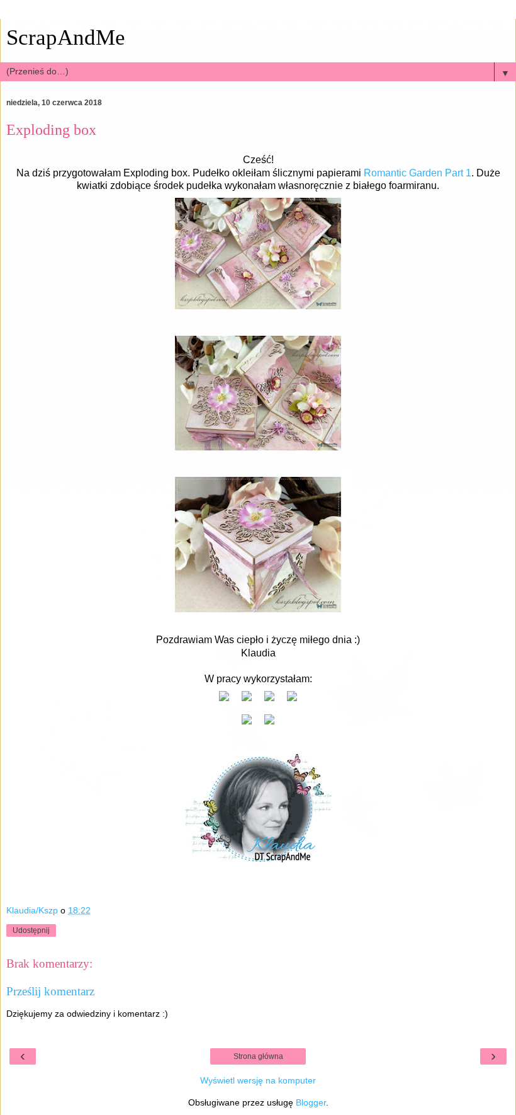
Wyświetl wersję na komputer (258, 1080)
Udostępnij (31, 930)
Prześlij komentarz (50, 991)
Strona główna (258, 1056)
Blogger (311, 1102)
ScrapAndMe (65, 37)
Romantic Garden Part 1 (417, 173)
